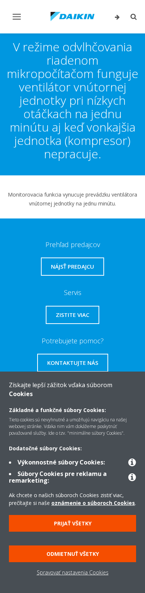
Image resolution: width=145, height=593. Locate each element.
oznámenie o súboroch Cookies (93, 502)
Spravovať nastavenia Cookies (73, 572)
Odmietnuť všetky (72, 553)
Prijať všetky (72, 523)
